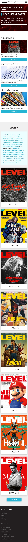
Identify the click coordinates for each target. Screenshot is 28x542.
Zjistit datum (14, 85)
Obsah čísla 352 (14, 59)
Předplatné (4, 513)
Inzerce (3, 515)
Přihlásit (10, 1)
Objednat (14, 111)
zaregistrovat (10, 160)
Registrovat (18, 1)
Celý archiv (14, 499)
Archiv (3, 517)
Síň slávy (3, 519)
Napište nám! (8, 539)
